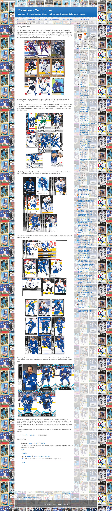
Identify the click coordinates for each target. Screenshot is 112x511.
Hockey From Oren (85, 125)
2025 (80, 57)
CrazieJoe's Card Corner (35, 10)
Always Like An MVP (85, 134)
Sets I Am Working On (68, 19)
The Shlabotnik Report (85, 219)
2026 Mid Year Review (84, 242)
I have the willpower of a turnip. (86, 226)
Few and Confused (85, 156)
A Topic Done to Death (84, 238)
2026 (80, 54)
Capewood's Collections (85, 310)
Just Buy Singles (84, 114)
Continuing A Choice (85, 141)
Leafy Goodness (84, 95)
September (83, 70)
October (82, 68)
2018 (80, 175)
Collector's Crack (83, 256)
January (82, 89)
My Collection (31, 19)
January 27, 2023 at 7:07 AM (42, 456)
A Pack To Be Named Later (86, 229)
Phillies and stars (82, 197)
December (83, 63)
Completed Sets (42, 19)
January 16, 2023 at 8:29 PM (37, 443)
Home (45, 494)
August (82, 72)
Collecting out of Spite (84, 257)
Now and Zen (82, 295)
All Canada (83, 154)
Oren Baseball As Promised (87, 123)
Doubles (82, 93)
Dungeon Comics (84, 118)
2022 (80, 166)
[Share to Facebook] (44, 435)
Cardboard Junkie (83, 250)
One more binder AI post (84, 247)
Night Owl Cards (83, 206)
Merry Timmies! (84, 109)
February (82, 86)
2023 (80, 61)
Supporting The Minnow (85, 286)
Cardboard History (83, 225)
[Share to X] (42, 435)
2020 (80, 171)
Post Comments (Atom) (30, 497)
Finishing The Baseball (86, 150)
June (81, 77)
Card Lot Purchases (83, 19)
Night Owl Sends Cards (84, 277)
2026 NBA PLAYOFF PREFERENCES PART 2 (84, 252)
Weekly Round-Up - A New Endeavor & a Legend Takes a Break (86, 271)
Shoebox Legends (83, 268)
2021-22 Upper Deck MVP (87, 147)
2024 (80, 59)
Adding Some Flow (85, 98)
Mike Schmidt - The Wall (84, 311)
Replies (25, 453)
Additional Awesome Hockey (87, 130)
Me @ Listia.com (81, 27)
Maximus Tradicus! (85, 121)
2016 (80, 180)
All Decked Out (84, 132)
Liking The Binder (84, 107)
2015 (80, 182)
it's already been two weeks (85, 261)
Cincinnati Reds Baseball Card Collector (85, 245)
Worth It (82, 100)
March (82, 84)
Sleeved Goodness (85, 127)
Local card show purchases (85, 211)
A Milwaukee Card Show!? (85, 265)
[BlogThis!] (41, 435)
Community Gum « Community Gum (83, 280)
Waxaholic (81, 304)
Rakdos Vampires (84, 116)
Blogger (66, 504)
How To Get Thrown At (84, 217)
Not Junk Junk (83, 152)
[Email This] (39, 435)
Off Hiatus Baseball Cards (86, 264)
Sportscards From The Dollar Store (85, 215)
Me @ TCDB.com (81, 25)
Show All (93, 313)
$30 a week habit (83, 260)
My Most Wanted (54, 19)
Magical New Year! (85, 163)
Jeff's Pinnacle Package (86, 137)
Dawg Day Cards (83, 210)
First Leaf (82, 102)
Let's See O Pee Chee (86, 139)
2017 (80, 178)
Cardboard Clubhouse (85, 275)
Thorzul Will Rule (83, 290)
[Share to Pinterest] (46, 435)
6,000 (79, 207)
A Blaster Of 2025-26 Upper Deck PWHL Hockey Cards (85, 222)
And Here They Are (85, 91)
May (81, 79)
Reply (22, 449)
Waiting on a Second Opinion (85, 296)
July (81, 75)
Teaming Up (83, 104)
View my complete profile (83, 48)
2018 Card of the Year (83, 302)
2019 (80, 173)
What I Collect (20, 19)
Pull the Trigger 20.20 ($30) (85, 292)
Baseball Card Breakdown (86, 200)
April (81, 82)
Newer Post (21, 494)
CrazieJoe (28, 456)
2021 (80, 168)
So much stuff (82, 288)
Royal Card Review (84, 240)
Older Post (69, 494)
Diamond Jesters (83, 189)
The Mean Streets (85, 111)
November (83, 66)
